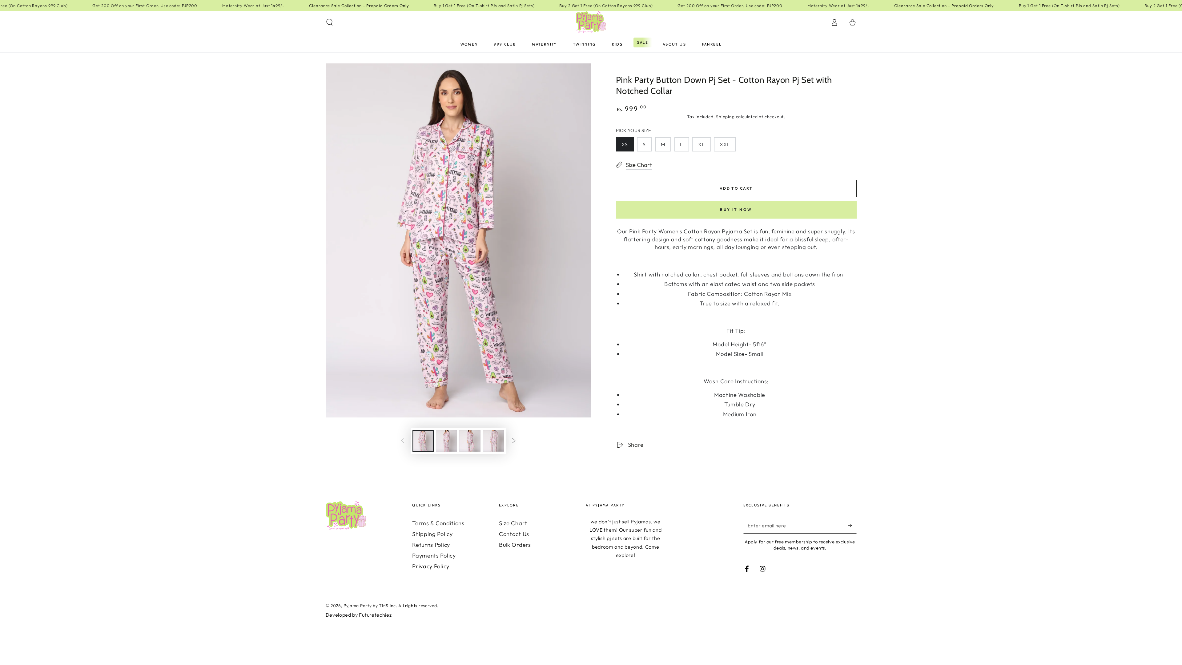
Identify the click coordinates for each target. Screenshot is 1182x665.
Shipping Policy (432, 534)
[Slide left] (403, 441)
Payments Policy (434, 555)
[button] (329, 22)
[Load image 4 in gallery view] (493, 441)
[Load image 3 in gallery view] (469, 441)
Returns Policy (431, 544)
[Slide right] (514, 441)
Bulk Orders (515, 544)
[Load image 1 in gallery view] (423, 441)
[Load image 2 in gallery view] (446, 441)
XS (624, 144)
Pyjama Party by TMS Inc (370, 605)
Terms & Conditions (438, 523)
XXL (725, 144)
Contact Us (514, 534)
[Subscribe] (852, 525)
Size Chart (513, 523)
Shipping (725, 116)
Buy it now (736, 209)
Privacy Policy (430, 566)
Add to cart (736, 188)
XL (701, 144)
